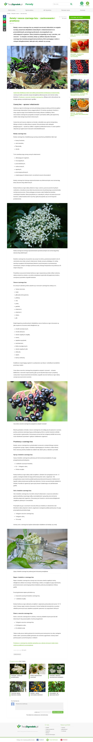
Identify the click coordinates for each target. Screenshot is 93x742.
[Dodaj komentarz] (4, 24)
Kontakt (47, 727)
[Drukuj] (4, 30)
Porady (82, 5)
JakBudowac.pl (64, 729)
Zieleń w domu (11, 10)
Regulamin (48, 731)
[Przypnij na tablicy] (4, 21)
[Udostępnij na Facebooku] (4, 16)
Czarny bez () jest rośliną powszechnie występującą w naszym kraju (36, 92)
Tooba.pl (63, 727)
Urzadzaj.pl (63, 731)
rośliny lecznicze (17, 654)
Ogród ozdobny (29, 10)
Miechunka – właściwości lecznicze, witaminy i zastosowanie (77, 55)
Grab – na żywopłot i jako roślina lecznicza (79, 35)
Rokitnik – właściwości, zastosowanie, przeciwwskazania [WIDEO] (79, 114)
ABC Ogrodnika (47, 10)
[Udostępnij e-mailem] (4, 27)
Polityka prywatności (50, 729)
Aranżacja (82, 10)
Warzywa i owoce (65, 10)
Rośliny (87, 5)
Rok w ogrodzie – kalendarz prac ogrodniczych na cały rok (79, 94)
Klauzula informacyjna (50, 734)
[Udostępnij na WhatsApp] (4, 19)
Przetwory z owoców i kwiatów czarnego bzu (31, 97)
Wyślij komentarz (58, 712)
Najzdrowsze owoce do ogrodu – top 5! (79, 75)
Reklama (47, 732)
